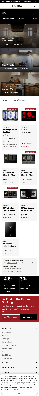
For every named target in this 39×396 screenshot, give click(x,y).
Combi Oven (6, 355)
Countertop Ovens (9, 345)
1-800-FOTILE (12, 263)
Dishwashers (7, 342)
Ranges (5, 335)
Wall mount (23, 18)
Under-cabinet (9, 18)
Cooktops (5, 339)
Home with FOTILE (9, 358)
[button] (31, 6)
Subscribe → (29, 317)
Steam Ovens (7, 348)
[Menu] (4, 6)
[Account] (35, 6)
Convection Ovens (9, 352)
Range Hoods (7, 332)
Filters (5, 100)
